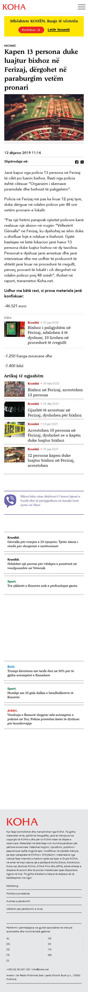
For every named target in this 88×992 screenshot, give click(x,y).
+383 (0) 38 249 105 (18, 969)
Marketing (12, 885)
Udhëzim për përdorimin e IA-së (24, 908)
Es (7, 961)
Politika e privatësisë (18, 893)
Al (7, 938)
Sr (49, 944)
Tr (49, 950)
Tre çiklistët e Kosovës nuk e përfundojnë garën (42, 585)
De (8, 950)
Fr (8, 955)
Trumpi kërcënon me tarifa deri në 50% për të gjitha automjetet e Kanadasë (40, 673)
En (8, 944)
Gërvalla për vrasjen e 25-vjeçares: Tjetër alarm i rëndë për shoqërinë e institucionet (42, 544)
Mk (50, 955)
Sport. (11, 581)
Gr (49, 938)
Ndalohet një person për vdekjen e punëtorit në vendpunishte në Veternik (42, 566)
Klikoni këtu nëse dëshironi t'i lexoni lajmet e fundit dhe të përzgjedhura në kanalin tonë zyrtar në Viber (50, 501)
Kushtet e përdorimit (18, 901)
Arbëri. (12, 710)
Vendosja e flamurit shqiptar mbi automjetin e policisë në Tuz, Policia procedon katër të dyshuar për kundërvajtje (43, 719)
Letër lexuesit (59, 30)
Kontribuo (29, 30)
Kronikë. (13, 537)
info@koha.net (40, 969)
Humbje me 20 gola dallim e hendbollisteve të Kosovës (40, 695)
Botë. (11, 666)
